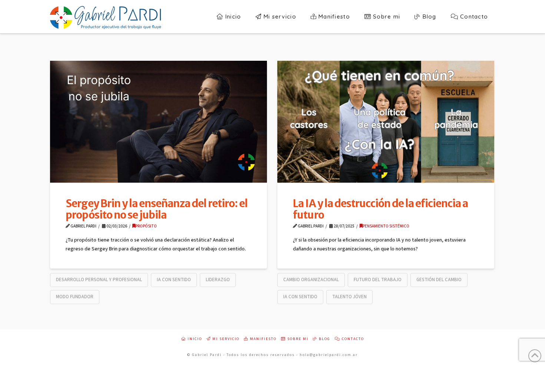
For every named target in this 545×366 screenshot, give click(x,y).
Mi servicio (225, 339)
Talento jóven (349, 296)
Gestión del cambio (439, 279)
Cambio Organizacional (311, 279)
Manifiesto (262, 339)
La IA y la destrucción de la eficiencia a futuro (380, 209)
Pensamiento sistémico (386, 226)
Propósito (146, 226)
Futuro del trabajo (378, 279)
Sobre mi (297, 339)
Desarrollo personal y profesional (99, 279)
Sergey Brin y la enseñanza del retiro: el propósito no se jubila (157, 209)
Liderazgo (218, 279)
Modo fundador (74, 296)
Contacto (352, 339)
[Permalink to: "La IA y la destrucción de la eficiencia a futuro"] (385, 122)
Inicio (194, 339)
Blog (323, 339)
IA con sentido (174, 279)
